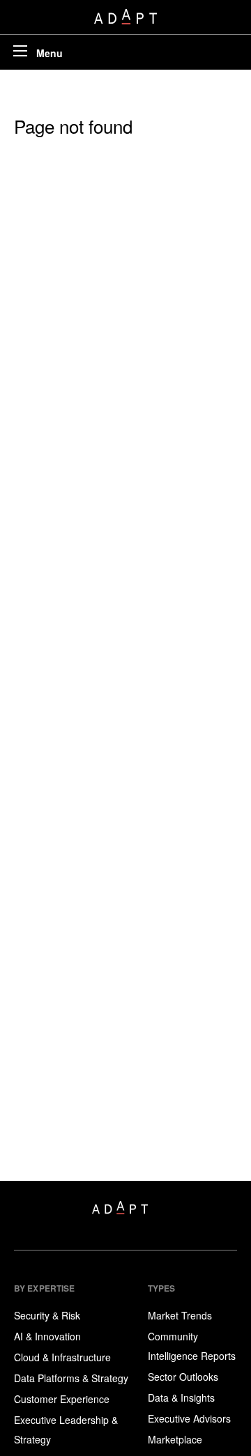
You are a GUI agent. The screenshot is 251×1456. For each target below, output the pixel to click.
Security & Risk (47, 1315)
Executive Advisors (189, 1418)
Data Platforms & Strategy (71, 1378)
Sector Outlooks (183, 1377)
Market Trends (180, 1315)
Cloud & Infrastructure (62, 1357)
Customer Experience (61, 1399)
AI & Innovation (47, 1336)
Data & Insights (181, 1397)
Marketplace (175, 1439)
